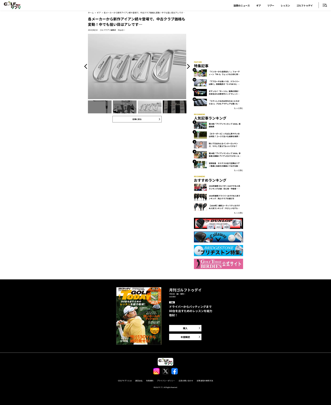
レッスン (285, 5)
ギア (258, 5)
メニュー (325, 5)
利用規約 (149, 380)
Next (187, 66)
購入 (185, 328)
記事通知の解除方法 (205, 380)
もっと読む (238, 108)
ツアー (270, 5)
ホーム (91, 12)
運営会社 (138, 380)
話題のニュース (242, 5)
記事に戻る (137, 119)
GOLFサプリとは (125, 380)
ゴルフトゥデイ (304, 5)
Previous (86, 66)
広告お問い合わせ (186, 380)
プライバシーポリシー (166, 380)
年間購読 (185, 337)
